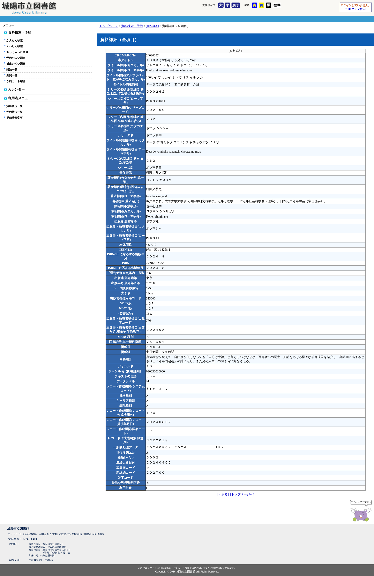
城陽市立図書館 (18, 528)
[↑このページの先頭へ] (361, 511)
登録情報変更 (14, 117)
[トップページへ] (242, 494)
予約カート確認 (16, 81)
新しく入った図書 (17, 52)
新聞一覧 (11, 75)
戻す (236, 5)
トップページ (108, 26)
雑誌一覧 (11, 69)
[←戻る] (223, 494)
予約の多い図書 (16, 57)
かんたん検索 (14, 40)
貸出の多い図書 (16, 63)
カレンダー (16, 89)
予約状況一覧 (14, 111)
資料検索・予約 (132, 26)
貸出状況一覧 (14, 106)
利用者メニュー (19, 98)
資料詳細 (152, 26)
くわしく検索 (14, 46)
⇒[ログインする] (355, 9)
